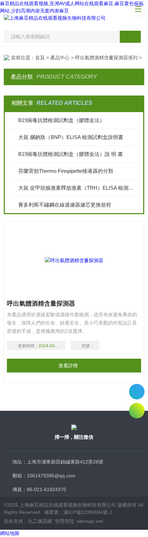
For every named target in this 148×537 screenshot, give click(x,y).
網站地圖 (9, 533)
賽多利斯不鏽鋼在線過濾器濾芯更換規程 (64, 205)
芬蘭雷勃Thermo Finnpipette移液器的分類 (65, 171)
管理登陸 (64, 521)
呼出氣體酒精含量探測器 (41, 303)
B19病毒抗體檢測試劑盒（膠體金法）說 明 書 (70, 154)
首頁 (40, 57)
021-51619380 (137, 391)
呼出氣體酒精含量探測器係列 (106, 57)
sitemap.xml (90, 521)
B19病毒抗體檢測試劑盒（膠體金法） (61, 120)
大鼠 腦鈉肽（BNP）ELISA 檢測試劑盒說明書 (70, 137)
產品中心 (60, 57)
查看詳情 (68, 365)
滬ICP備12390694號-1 (87, 512)
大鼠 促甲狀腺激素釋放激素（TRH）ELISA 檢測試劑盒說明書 (77, 188)
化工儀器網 (40, 521)
